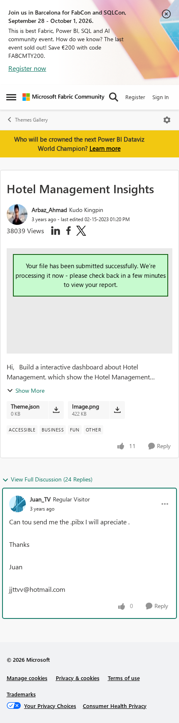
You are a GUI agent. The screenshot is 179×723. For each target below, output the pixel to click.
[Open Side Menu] (11, 97)
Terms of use (124, 677)
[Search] (114, 97)
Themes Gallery (31, 120)
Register (135, 96)
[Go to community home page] (63, 97)
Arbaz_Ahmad (49, 210)
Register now (27, 68)
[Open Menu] (167, 120)
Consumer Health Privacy (115, 705)
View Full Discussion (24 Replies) (51, 479)
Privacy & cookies (77, 677)
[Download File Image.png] (117, 410)
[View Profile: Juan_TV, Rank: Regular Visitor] (17, 504)
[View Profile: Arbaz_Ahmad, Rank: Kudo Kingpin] (17, 214)
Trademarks (21, 694)
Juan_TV (40, 499)
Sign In (160, 96)
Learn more (105, 148)
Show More (30, 390)
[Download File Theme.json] (56, 410)
